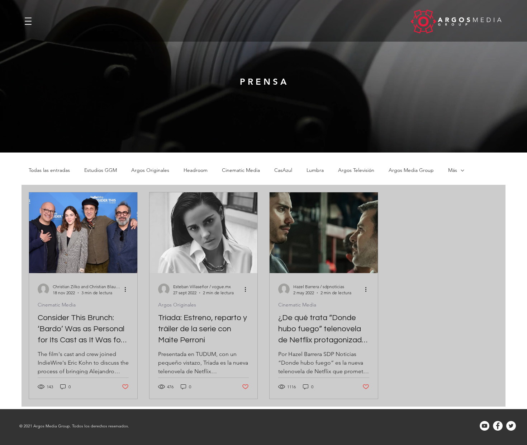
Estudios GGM (100, 170)
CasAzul (283, 170)
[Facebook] (498, 426)
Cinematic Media (241, 170)
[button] (28, 20)
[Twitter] (511, 426)
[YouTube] (484, 426)
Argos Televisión (356, 170)
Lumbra (315, 170)
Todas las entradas (49, 170)
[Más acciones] (127, 289)
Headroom (196, 170)
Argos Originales (150, 170)
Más (452, 170)
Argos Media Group (411, 170)
